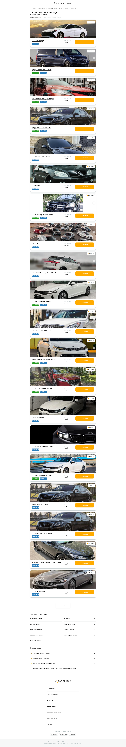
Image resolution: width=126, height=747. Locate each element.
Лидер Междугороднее (40, 504)
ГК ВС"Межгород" (38, 41)
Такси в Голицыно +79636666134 (43, 215)
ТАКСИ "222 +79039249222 (41, 157)
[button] (94, 58)
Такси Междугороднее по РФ (42, 446)
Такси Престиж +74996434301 (42, 533)
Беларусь (54, 734)
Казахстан (63, 734)
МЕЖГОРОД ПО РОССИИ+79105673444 (46, 562)
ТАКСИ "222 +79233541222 (41, 330)
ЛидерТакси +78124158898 (41, 128)
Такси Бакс (35, 186)
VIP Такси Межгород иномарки (43, 99)
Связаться (85, 42)
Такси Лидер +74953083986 (41, 475)
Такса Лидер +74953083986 (41, 301)
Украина (72, 734)
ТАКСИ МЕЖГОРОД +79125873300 (44, 272)
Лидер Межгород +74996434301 (43, 359)
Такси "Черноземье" (39, 591)
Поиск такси (41, 8)
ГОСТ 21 (35, 244)
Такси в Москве (52, 8)
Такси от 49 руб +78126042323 (42, 388)
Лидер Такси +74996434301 (41, 70)
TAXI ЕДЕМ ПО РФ (38, 417)
